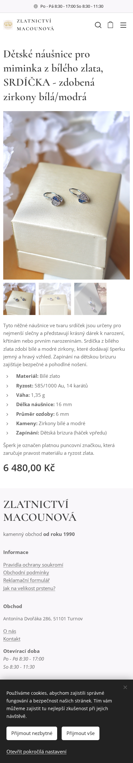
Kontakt (11, 638)
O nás (9, 631)
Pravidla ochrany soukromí (33, 564)
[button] (97, 25)
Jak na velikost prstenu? (29, 588)
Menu (123, 24)
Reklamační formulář (26, 580)
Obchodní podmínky (26, 572)
